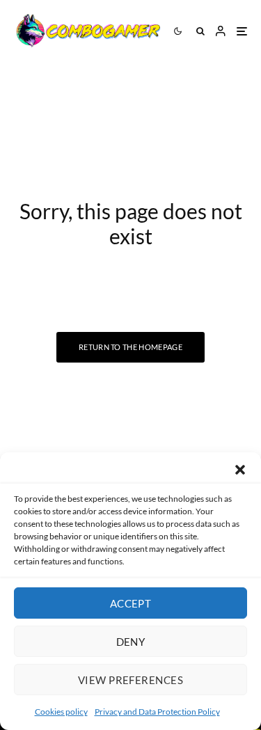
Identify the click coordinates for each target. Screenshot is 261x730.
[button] (240, 470)
